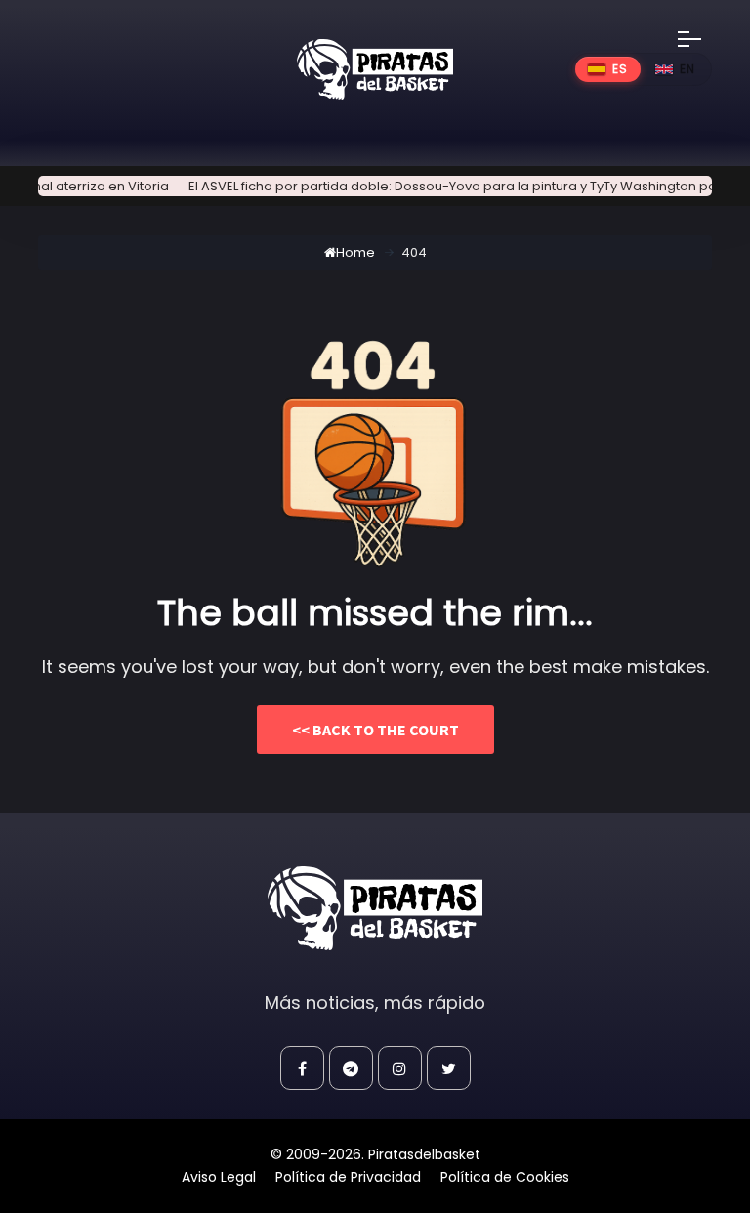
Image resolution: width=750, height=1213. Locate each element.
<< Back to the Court (375, 729)
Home (355, 252)
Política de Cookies (504, 1177)
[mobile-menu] (702, 39)
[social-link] (302, 1068)
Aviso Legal (219, 1177)
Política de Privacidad (348, 1177)
